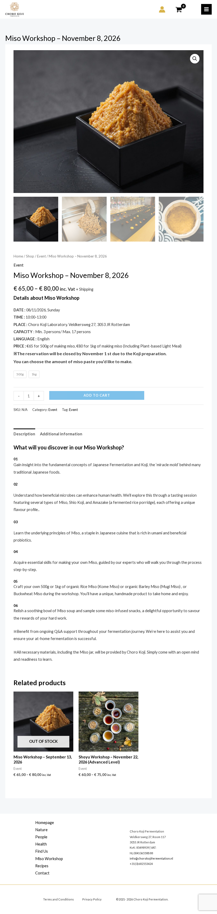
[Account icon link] (162, 9)
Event (41, 256)
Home (18, 256)
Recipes (41, 866)
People (41, 837)
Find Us (41, 851)
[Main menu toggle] (206, 9)
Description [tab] (24, 434)
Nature (41, 829)
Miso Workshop (49, 858)
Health (41, 844)
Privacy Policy (92, 899)
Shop (30, 256)
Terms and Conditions (58, 899)
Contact (42, 873)
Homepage (44, 822)
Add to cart (97, 395)
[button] (195, 58)
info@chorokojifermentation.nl (151, 858)
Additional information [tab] (61, 434)
